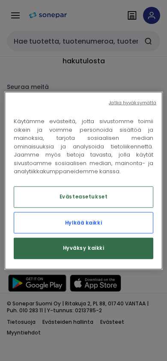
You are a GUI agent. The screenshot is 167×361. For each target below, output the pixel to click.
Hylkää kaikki (83, 222)
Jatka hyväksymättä (132, 103)
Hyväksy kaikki (83, 247)
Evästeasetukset (84, 196)
